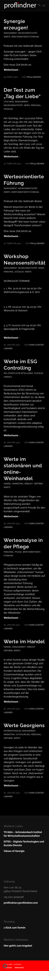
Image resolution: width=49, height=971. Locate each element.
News (27, 105)
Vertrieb (38, 483)
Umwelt (8, 377)
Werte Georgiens (24, 725)
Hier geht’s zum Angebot (18, 945)
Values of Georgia (14, 851)
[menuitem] (38, 5)
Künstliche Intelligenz (20, 373)
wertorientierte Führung (25, 37)
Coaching (9, 101)
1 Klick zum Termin (14, 927)
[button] (5, 966)
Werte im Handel (24, 641)
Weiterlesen (11, 69)
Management (10, 33)
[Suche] (38, 5)
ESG (5, 373)
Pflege (18, 552)
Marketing (17, 483)
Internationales (12, 731)
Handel (7, 483)
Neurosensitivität (27, 33)
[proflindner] (20, 5)
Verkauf (28, 483)
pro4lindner (34, 77)
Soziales (8, 109)
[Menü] (43, 5)
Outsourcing (23, 734)
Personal (36, 105)
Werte (7, 37)
